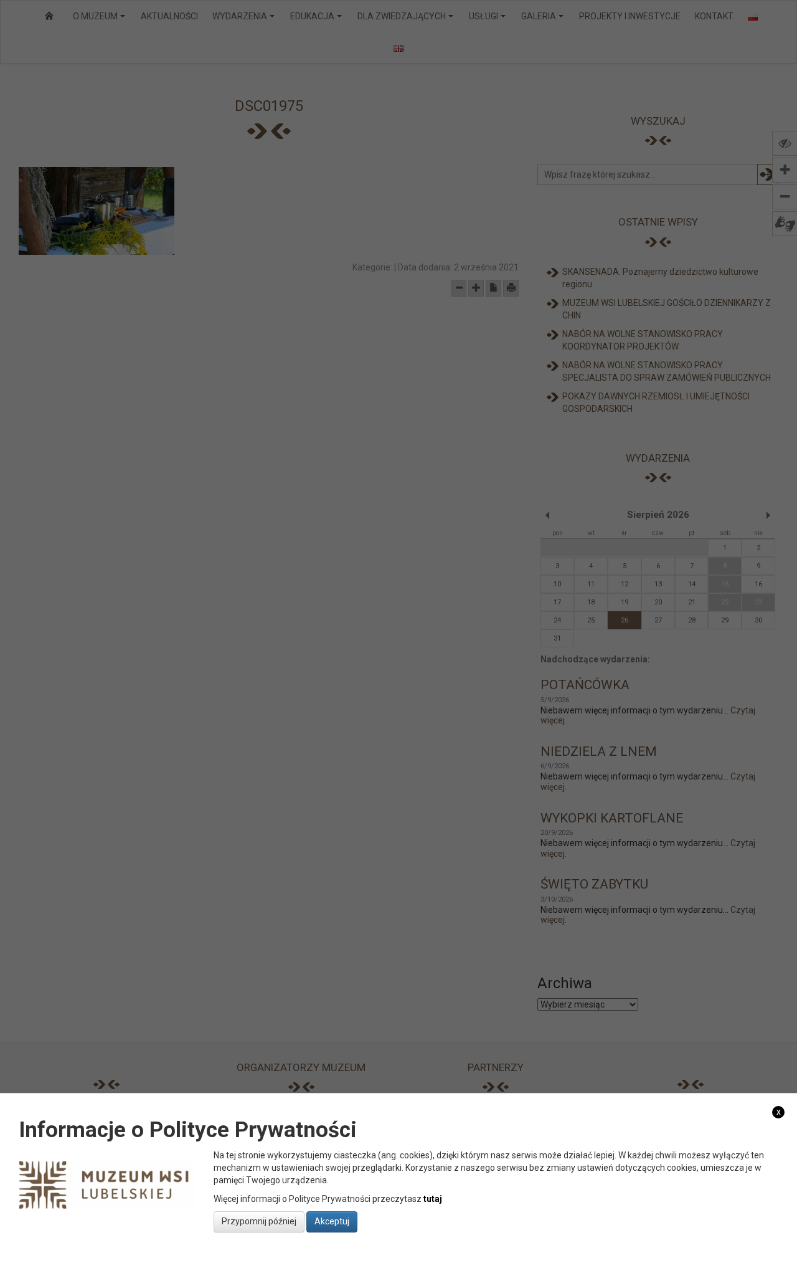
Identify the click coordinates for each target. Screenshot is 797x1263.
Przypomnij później (259, 1221)
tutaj (432, 1198)
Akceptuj (331, 1221)
